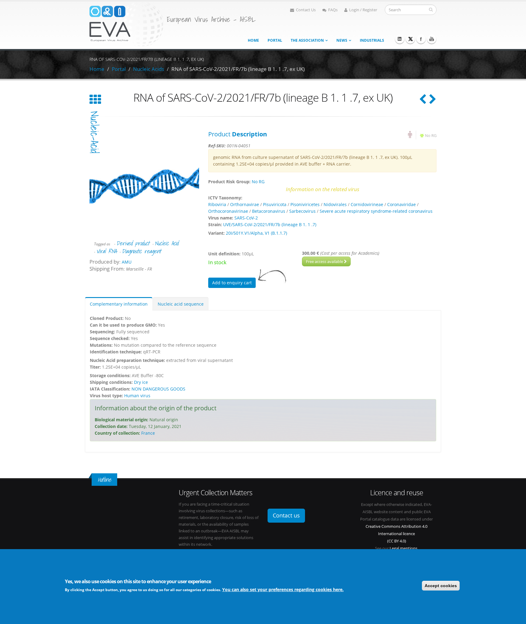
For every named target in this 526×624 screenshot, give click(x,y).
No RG (431, 135)
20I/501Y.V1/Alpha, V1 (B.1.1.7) (256, 233)
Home (253, 40)
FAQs (333, 9)
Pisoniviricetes (305, 204)
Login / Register (363, 9)
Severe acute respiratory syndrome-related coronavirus (376, 211)
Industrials (372, 40)
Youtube (431, 39)
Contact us (286, 515)
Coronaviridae (401, 204)
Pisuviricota (274, 204)
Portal (275, 40)
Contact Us (306, 9)
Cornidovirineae (367, 204)
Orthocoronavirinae (228, 211)
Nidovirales (335, 204)
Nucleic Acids (148, 68)
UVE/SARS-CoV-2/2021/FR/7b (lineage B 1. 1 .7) (269, 224)
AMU (127, 262)
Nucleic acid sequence (181, 304)
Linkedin (399, 39)
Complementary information (119, 304)
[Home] (126, 24)
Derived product (132, 243)
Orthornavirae (244, 204)
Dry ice (141, 382)
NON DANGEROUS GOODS (158, 389)
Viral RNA (106, 251)
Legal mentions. (404, 548)
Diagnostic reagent (141, 251)
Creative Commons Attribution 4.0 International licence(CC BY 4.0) (396, 534)
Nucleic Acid (166, 243)
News (341, 40)
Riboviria (217, 204)
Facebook (421, 39)
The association (307, 40)
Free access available (325, 261)
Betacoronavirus (268, 211)
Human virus (137, 395)
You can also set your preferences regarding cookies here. (283, 589)
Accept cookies (441, 585)
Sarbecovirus (302, 211)
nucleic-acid (94, 132)
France (148, 433)
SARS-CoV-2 (246, 218)
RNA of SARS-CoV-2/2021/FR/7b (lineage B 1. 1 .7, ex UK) (238, 68)
